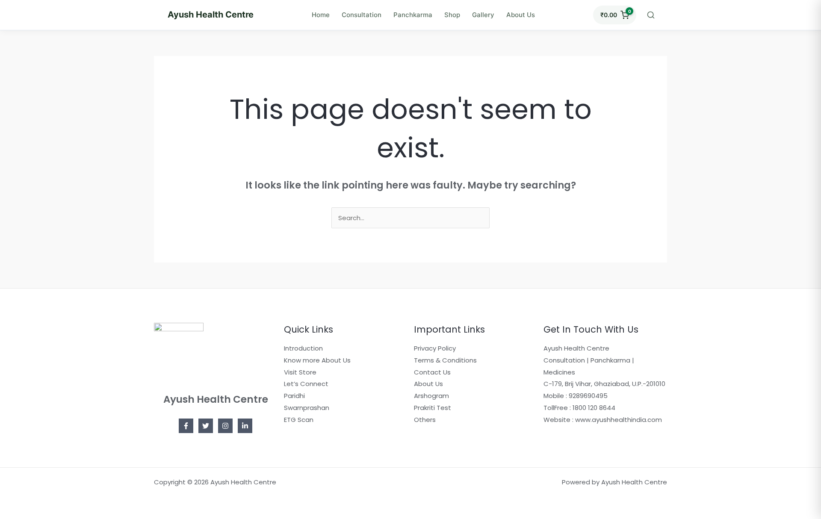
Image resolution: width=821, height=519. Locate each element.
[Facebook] (186, 426)
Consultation (361, 15)
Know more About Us (317, 360)
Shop (452, 15)
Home (321, 15)
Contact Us (432, 372)
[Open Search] (651, 15)
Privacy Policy (435, 348)
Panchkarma (412, 15)
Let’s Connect (306, 383)
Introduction (303, 348)
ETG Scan (298, 419)
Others (425, 419)
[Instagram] (225, 426)
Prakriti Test (432, 407)
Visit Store (300, 372)
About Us (520, 15)
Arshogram (431, 395)
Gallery (483, 15)
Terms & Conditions (445, 360)
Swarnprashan (306, 407)
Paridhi (294, 395)
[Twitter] (205, 426)
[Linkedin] (245, 426)
